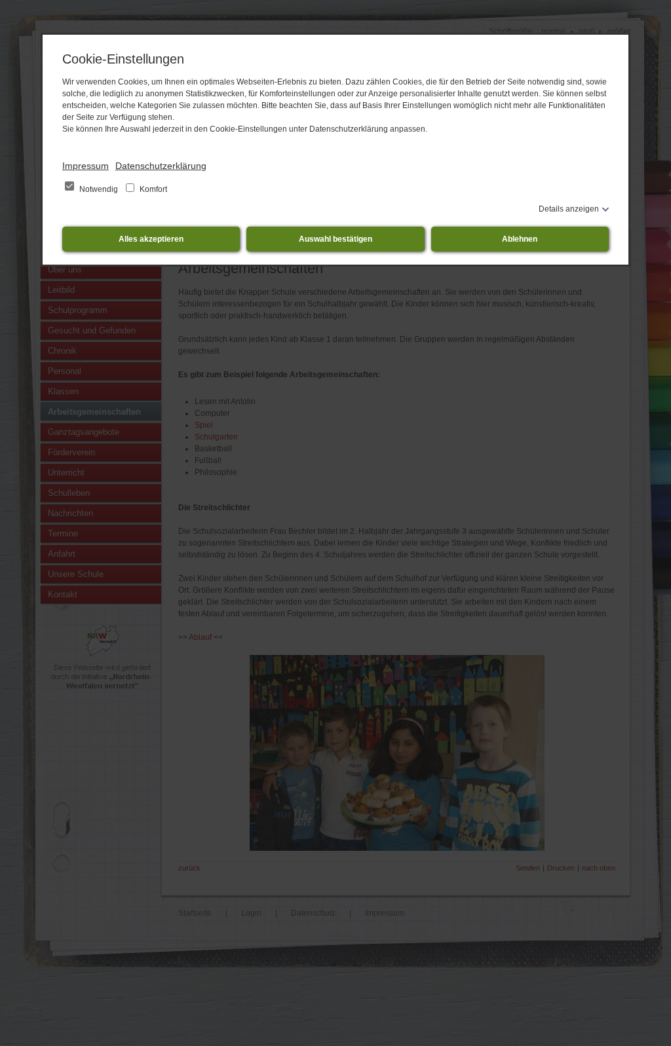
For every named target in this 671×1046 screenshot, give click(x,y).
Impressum (85, 165)
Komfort (152, 189)
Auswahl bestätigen (335, 239)
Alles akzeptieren (151, 239)
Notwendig (98, 189)
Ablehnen (519, 239)
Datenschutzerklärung (160, 165)
